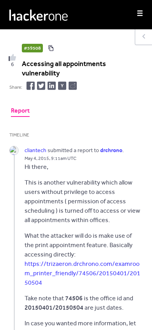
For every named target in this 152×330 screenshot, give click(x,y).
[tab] (20, 111)
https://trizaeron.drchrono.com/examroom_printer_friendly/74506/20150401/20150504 (82, 273)
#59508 (32, 48)
